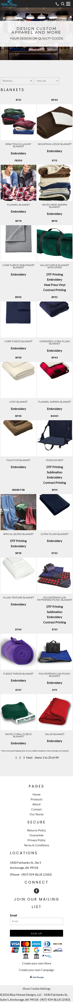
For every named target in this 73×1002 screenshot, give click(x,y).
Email (13, 915)
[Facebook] (36, 891)
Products (36, 799)
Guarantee (36, 835)
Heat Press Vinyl (54, 284)
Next (29, 757)
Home (36, 794)
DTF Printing (54, 274)
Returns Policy (36, 830)
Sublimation (54, 472)
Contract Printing (54, 290)
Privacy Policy (36, 840)
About (36, 804)
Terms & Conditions (36, 845)
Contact (36, 809)
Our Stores (37, 814)
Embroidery (18, 153)
